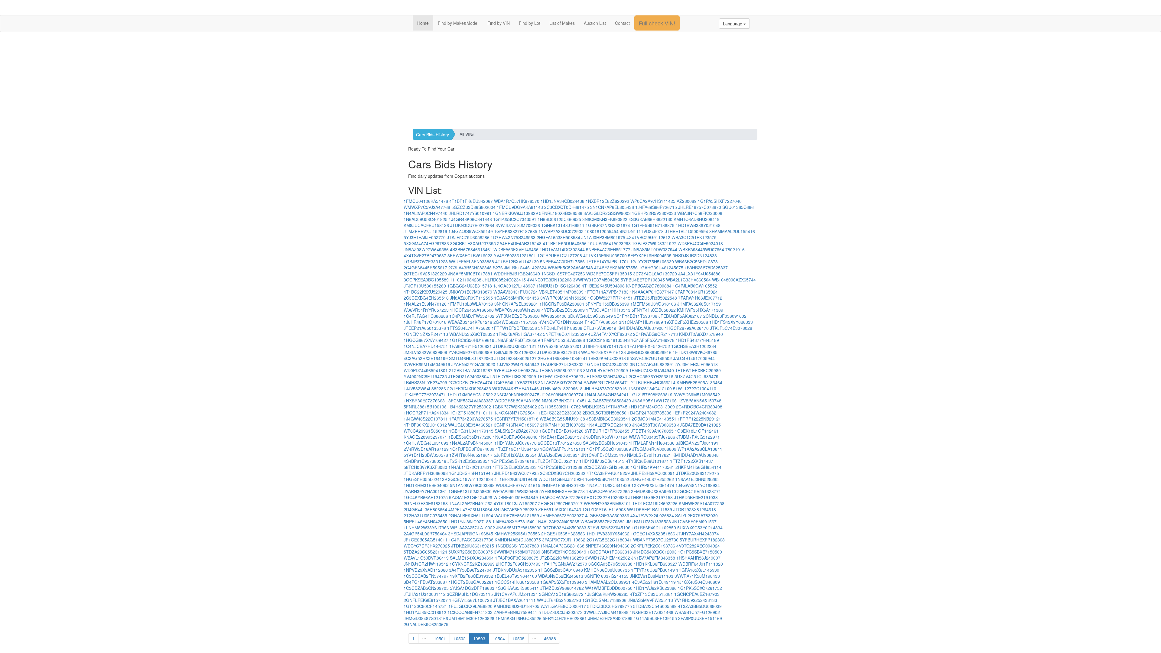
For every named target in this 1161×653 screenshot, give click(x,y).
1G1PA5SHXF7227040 (720, 201)
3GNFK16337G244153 (606, 576)
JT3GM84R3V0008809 (654, 449)
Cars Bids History (432, 135)
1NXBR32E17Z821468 (651, 612)
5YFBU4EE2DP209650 (518, 316)
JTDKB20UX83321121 (514, 346)
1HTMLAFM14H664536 (652, 443)
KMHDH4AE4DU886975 (518, 540)
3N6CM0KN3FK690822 (604, 219)
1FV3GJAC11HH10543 (608, 310)
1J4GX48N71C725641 (515, 413)
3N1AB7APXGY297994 (560, 382)
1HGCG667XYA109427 (426, 340)
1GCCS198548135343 (608, 340)
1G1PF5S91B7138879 (653, 225)
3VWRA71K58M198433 (697, 576)
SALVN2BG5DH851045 (605, 443)
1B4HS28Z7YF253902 (469, 407)
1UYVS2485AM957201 (560, 346)
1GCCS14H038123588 (517, 582)
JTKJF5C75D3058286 (468, 237)
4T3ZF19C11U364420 (517, 449)
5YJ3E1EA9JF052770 (425, 237)
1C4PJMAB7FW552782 (471, 316)
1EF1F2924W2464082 (694, 413)
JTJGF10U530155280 (425, 286)
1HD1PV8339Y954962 (607, 534)
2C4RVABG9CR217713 (655, 334)
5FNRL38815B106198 (425, 407)
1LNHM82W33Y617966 (426, 528)
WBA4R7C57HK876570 (516, 201)
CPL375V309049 (600, 328)
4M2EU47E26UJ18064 (470, 509)
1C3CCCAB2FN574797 (426, 576)
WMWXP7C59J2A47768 (427, 207)
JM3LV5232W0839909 (425, 352)
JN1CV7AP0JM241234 (516, 594)
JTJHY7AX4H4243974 (697, 534)
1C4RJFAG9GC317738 (471, 540)
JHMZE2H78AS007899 (610, 618)
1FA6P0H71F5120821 (470, 346)
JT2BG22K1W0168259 (562, 558)
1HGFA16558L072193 (560, 370)
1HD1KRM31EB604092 (426, 485)
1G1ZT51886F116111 (471, 413)
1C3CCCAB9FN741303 (470, 612)
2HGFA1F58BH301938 (563, 485)
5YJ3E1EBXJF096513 (696, 364)
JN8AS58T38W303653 (654, 425)
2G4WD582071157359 (515, 322)
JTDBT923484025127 (515, 358)
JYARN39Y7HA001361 (425, 491)
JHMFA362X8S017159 (699, 304)
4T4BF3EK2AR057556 (616, 268)
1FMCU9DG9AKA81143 (520, 207)
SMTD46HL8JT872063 (471, 358)
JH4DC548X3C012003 (655, 552)
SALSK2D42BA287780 (516, 431)
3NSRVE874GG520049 (563, 552)
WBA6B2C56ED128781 (697, 261)
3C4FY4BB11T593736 (635, 316)
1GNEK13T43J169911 (562, 225)
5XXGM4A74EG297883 (426, 243)
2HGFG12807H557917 (560, 503)
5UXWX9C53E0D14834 (700, 528)
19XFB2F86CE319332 (471, 576)
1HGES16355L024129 (425, 479)
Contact (622, 23)
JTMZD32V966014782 (562, 588)
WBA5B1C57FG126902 (697, 612)
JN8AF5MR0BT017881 (470, 274)
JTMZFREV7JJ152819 (425, 231)
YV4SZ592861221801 (515, 255)
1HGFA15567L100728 (470, 600)
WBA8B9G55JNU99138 (562, 419)
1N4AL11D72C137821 (470, 467)
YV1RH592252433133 (695, 600)
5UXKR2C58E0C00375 (470, 552)
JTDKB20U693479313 (558, 352)
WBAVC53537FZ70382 (602, 521)
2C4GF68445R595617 (425, 268)
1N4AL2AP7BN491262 (471, 503)
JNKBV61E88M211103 (651, 576)
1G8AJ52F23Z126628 (514, 352)
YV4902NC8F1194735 (425, 376)
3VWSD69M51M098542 (697, 394)
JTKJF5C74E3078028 (731, 328)
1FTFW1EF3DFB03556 (514, 328)
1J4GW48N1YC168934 (697, 485)
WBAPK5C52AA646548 (570, 268)
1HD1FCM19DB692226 (655, 503)
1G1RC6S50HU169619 (472, 340)
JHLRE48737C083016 (605, 388)
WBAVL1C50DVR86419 (426, 558)
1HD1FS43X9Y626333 (731, 322)
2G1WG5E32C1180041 (609, 540)
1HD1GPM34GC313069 (652, 407)
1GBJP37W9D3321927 (654, 243)
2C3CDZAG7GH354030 (606, 467)
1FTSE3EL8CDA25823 (515, 467)
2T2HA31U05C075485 (425, 515)
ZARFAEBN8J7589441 (515, 612)
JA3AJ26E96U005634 (559, 455)
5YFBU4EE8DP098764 (516, 370)
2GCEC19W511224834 (470, 479)
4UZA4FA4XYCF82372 (610, 334)
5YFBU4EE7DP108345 (643, 280)
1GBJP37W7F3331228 (426, 261)
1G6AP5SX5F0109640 (562, 582)
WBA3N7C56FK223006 (699, 213)
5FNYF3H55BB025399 (607, 304)
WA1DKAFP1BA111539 (649, 509)
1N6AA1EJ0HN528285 (697, 479)
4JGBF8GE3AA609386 (607, 515)
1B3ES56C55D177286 (470, 437)
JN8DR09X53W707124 (605, 437)
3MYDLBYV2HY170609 (605, 370)
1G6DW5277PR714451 (610, 298)
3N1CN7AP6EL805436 (612, 207)
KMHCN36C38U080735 (607, 570)
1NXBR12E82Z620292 (607, 201)
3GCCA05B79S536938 (610, 564)
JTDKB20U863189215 (472, 546)
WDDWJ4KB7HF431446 (515, 388)
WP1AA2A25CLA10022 (472, 528)
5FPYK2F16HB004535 (650, 255)
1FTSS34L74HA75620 (468, 328)
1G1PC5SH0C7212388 (560, 467)
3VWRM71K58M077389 (517, 552)
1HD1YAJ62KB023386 (655, 588)
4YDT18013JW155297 (515, 503)
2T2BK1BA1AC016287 (471, 370)
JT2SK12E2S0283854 (468, 461)
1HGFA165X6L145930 (697, 570)
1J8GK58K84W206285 (607, 594)
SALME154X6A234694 (472, 558)
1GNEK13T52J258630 (470, 491)
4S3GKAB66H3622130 (650, 219)
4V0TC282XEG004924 (698, 546)
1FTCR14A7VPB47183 (607, 292)
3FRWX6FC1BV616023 (470, 255)
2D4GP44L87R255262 (652, 479)
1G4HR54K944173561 (652, 467)
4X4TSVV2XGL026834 (652, 515)
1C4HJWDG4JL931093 (426, 443)
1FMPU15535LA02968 (563, 340)
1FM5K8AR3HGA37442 (519, 334)
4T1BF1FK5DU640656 (565, 243)
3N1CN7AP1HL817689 (641, 322)
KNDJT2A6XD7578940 (701, 334)
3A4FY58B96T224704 (470, 570)
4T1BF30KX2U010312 (425, 425)
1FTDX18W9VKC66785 (695, 352)
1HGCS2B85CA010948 (560, 570)
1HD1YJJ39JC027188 (470, 521)
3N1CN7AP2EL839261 (516, 304)
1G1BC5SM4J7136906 (604, 600)
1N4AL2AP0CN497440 (425, 213)
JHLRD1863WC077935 (516, 473)
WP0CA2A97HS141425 (652, 201)
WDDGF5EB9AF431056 (517, 401)
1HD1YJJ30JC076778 (515, 443)
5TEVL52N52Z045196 (608, 528)
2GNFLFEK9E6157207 (426, 600)
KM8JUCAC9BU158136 (426, 225)
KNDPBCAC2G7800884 (649, 286)
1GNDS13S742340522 (607, 364)
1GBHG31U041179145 (471, 431)
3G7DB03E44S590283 (564, 528)
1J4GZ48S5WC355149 (470, 231)
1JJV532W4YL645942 (517, 364)
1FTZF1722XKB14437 (691, 461)
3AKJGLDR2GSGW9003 (607, 213)
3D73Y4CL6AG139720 (655, 274)
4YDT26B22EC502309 (563, 310)
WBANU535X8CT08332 (472, 334)
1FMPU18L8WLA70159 (470, 304)
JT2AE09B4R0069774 (562, 394)
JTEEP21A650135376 (425, 328)
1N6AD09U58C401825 (425, 219)
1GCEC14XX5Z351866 (653, 534)
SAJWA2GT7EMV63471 (606, 382)
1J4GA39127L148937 (514, 286)
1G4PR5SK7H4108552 (607, 479)
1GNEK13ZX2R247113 (426, 334)
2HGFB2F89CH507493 (518, 564)
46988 (550, 638)
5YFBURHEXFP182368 (702, 540)
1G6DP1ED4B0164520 (561, 431)
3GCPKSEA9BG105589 (426, 280)
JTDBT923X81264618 (694, 509)
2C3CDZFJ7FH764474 (470, 382)
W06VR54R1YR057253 (426, 310)
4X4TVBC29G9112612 (648, 237)
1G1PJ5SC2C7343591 (514, 219)
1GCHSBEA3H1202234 (693, 346)
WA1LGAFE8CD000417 (563, 606)
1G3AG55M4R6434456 (516, 298)
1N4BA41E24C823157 (560, 437)
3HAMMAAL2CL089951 (608, 582)
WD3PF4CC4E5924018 (700, 243)
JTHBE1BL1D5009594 (686, 231)
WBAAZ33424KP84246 (470, 322)
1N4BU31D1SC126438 (558, 286)
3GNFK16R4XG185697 (516, 425)
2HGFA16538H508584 (558, 237)
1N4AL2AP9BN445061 (471, 443)
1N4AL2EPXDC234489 (609, 425)
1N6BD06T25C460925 (559, 219)
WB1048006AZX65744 (734, 280)
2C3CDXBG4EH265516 (426, 298)
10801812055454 (602, 231)
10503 (479, 638)
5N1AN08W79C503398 (472, 485)
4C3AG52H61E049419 (654, 582)
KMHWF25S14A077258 (701, 503)
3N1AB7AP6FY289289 (515, 509)
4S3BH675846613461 (471, 249)
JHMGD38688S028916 (649, 352)
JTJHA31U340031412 (425, 594)
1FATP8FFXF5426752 (648, 346)
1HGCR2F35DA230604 (561, 304)
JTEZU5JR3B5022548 (655, 298)
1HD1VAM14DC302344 (562, 249)
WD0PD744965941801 (426, 370)
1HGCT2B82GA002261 (471, 582)
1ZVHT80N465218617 (471, 455)
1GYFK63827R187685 (515, 231)
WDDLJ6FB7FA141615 (518, 485)
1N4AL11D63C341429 (608, 485)
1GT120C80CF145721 (425, 606)
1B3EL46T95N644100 (515, 576)
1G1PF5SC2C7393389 (609, 449)
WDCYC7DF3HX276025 (427, 546)
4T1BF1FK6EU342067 (471, 201)
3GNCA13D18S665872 (561, 594)
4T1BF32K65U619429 (515, 479)
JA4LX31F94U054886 (699, 274)
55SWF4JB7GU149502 (649, 358)
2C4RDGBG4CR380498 (699, 407)
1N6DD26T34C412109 (650, 388)
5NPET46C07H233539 (565, 334)
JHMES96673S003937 (562, 515)
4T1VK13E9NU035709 (605, 255)
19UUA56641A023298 (609, 243)
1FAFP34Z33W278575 (471, 419)
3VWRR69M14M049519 (427, 364)
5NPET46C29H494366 (607, 546)
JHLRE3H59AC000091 (653, 473)
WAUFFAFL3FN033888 (471, 261)
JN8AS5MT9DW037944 (654, 249)
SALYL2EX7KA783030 (696, 515)
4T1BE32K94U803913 (604, 358)
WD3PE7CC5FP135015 (609, 274)
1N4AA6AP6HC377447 (652, 292)
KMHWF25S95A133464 (699, 382)
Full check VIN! (657, 23)
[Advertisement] (580, 80)
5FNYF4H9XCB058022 (654, 310)
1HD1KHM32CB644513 (602, 461)
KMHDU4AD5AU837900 (640, 328)
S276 (498, 268)
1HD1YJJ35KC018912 (425, 612)
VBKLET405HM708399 (561, 292)
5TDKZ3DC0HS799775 (609, 606)
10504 (499, 638)
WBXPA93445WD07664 (701, 249)
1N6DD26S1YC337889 (517, 546)
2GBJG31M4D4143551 (654, 419)
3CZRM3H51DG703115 (470, 594)
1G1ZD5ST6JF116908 (604, 509)
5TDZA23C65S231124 (425, 552)
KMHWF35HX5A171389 (700, 310)
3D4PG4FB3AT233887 (425, 582)
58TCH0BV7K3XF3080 (425, 467)
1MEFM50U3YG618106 (653, 304)
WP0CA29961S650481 (426, 431)
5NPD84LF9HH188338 (560, 328)
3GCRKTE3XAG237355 (473, 243)
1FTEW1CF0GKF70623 (560, 376)
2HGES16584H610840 (560, 358)
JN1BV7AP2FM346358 (653, 558)
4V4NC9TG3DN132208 (549, 280)
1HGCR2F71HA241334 (426, 413)
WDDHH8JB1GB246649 (517, 274)
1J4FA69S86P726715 (656, 207)
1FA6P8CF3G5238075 (516, 558)
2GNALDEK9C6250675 (426, 624)
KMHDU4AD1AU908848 (695, 455)
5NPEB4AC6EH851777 (608, 249)
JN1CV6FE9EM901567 (694, 521)
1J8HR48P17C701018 (425, 322)
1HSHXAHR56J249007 (698, 558)
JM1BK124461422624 (525, 268)
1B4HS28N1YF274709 (425, 382)
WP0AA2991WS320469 (515, 491)
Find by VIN (498, 23)
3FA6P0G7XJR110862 (563, 540)
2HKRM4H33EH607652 (563, 425)
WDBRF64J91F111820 (700, 564)
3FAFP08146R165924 (696, 292)
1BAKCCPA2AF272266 (561, 497)
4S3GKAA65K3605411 (517, 588)
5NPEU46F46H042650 (425, 521)
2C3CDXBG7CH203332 (562, 473)
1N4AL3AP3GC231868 (562, 546)
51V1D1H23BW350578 (426, 455)
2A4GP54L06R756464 (425, 534)
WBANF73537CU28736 (655, 540)
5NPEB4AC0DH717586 (562, 261)
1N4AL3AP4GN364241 (606, 394)
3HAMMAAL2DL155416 (732, 231)
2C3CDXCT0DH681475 (566, 207)
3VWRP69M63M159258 (563, 298)
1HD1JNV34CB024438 (562, 201)
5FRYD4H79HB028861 (565, 618)
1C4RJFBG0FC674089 (472, 449)
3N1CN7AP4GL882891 (652, 364)
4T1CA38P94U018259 (608, 473)
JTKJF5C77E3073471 (425, 394)
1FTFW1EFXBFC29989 (698, 370)
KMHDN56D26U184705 (516, 606)
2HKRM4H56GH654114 (698, 467)
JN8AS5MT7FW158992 (518, 528)
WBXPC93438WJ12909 (517, 310)
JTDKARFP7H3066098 (426, 473)
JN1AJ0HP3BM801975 (603, 237)
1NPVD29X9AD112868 (426, 570)
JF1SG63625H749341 (605, 376)
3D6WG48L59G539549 (590, 316)
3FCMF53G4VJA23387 (470, 401)
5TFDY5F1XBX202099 (514, 376)
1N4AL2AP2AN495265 (557, 521)
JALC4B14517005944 (694, 358)
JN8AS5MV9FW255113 (650, 600)
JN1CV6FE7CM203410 (603, 455)
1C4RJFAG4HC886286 (426, 316)
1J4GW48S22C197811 (426, 419)
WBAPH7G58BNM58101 (607, 503)
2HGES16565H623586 (563, 534)
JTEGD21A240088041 (469, 376)
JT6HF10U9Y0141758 (604, 346)
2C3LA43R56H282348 (470, 268)
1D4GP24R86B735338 (650, 413)
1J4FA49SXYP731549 (513, 521)
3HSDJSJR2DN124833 (695, 255)
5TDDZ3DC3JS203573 (560, 612)
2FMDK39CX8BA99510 (653, 491)
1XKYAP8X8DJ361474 (652, 485)
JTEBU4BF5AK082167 (680, 316)
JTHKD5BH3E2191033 (696, 497)
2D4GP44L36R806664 (425, 509)
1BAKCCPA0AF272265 (608, 491)
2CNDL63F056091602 (724, 316)
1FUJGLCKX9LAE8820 (470, 606)
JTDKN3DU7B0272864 (472, 225)
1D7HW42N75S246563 (513, 237)
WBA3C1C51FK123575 (694, 237)
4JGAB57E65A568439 (609, 401)
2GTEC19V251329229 (425, 274)
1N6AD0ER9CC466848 (515, 437)
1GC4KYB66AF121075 (426, 497)
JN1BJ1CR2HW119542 (426, 564)
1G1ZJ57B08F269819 (651, 394)
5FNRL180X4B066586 (560, 213)
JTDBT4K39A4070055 (652, 431)
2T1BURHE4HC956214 (652, 382)
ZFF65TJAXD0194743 (559, 509)
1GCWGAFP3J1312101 (563, 449)
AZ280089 (687, 201)
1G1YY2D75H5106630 (652, 261)
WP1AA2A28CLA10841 (700, 449)
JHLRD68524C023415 (504, 280)
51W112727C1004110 (694, 388)
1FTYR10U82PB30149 (653, 570)
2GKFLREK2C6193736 (653, 546)
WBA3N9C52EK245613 (560, 576)
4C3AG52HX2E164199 (426, 358)
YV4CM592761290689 (470, 352)
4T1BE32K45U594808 (603, 286)
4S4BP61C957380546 (425, 461)
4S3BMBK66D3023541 (608, 419)
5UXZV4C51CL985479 (696, 376)
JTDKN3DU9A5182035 (515, 570)
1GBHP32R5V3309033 (654, 213)
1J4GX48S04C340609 (698, 582)
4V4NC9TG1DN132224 (561, 322)
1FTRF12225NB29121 (699, 419)
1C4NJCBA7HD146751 (426, 346)
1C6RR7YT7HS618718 (516, 419)
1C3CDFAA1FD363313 (609, 552)
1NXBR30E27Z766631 (425, 401)
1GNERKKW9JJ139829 (515, 213)
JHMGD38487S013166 (426, 618)
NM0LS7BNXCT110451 (564, 401)
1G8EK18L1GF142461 (697, 431)
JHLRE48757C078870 (699, 207)
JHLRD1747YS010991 (470, 213)
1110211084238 (465, 280)
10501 (440, 638)
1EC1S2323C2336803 (559, 413)
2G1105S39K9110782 (559, 407)
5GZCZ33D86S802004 (473, 207)
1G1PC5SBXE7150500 (700, 552)
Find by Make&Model (458, 23)
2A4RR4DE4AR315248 (519, 243)
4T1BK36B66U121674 (647, 461)
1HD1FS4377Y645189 (697, 340)
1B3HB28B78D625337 (706, 268)
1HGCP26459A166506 (472, 310)
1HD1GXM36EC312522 (470, 394)
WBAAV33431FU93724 (515, 292)
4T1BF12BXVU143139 (517, 261)
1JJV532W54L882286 (425, 388)
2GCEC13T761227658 (560, 443)
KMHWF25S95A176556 (517, 534)
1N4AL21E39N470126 (425, 304)
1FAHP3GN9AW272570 (564, 564)
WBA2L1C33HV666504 (688, 280)
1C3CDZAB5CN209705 (426, 588)
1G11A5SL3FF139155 (655, 618)
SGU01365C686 (738, 207)
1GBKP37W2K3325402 (514, 407)
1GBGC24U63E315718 (469, 286)
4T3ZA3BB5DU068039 (700, 606)
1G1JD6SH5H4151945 (471, 473)
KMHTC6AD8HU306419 (697, 219)
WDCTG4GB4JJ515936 (561, 479)
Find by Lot (529, 23)
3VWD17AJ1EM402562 (607, 558)
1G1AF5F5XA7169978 (653, 340)
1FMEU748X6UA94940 (651, 370)
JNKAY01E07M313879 (470, 292)
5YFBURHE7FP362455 (607, 431)
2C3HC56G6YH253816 (651, 376)
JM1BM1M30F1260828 (471, 618)
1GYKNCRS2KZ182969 (472, 564)
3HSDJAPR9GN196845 (470, 534)
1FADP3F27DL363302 (562, 364)
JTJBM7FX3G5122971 (698, 437)
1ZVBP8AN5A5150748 (699, 401)
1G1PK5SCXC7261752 (700, 588)
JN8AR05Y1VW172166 (654, 401)
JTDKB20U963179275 (697, 473)
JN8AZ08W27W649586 (426, 249)
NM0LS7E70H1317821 (649, 455)
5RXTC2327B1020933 (605, 497)
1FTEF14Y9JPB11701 (607, 261)
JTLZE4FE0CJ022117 (556, 461)
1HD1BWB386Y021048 (698, 225)
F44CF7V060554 (601, 322)
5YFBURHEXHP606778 (562, 491)
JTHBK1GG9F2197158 (650, 497)
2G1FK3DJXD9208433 (469, 388)
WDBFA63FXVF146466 (515, 249)
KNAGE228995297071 (425, 437)
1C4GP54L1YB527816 (515, 382)
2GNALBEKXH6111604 (470, 515)
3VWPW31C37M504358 (596, 280)
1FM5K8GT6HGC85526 (518, 618)
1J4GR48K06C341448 (470, 219)
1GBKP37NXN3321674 (608, 225)
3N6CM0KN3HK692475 (516, 394)
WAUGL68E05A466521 (470, 425)
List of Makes (562, 23)
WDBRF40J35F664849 (515, 497)
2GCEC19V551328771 (699, 491)
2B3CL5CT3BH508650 (604, 413)
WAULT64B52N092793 (559, 600)
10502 (460, 638)
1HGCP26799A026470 (687, 328)
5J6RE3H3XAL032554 (515, 455)
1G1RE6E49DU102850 (654, 528)
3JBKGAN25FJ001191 (697, 443)
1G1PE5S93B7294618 (512, 461)
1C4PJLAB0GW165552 (695, 286)
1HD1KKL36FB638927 (655, 564)
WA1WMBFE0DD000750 (609, 588)
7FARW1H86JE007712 (700, 298)
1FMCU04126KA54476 (426, 201)
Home (423, 23)
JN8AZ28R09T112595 (471, 298)
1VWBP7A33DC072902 (561, 231)
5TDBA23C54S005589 (655, 606)
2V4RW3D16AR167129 (426, 449)
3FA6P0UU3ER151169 (700, 618)
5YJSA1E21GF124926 (470, 497)
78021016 (735, 249)
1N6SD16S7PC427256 (563, 274)
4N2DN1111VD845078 (642, 231)
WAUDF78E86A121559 (516, 515)
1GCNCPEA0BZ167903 (697, 594)
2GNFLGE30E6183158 (426, 503)
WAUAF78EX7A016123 (603, 352)
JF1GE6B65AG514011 (425, 540)
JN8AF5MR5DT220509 (518, 340)
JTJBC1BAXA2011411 (514, 600)
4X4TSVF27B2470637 (425, 255)
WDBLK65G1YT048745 (604, 407)
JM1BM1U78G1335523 (648, 521)
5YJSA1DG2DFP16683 (472, 588)
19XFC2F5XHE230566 (686, 322)
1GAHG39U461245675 (661, 268)
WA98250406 (554, 316)
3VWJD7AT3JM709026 (518, 225)
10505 (518, 638)
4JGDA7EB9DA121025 (699, 425)
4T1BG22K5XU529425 (425, 292)
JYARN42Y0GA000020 (473, 364)
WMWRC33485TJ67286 (652, 437)
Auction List (595, 23)
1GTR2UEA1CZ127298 (559, 255)
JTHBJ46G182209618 (561, 388)
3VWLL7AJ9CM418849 (606, 612)
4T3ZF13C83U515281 (651, 594)
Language (733, 24)
